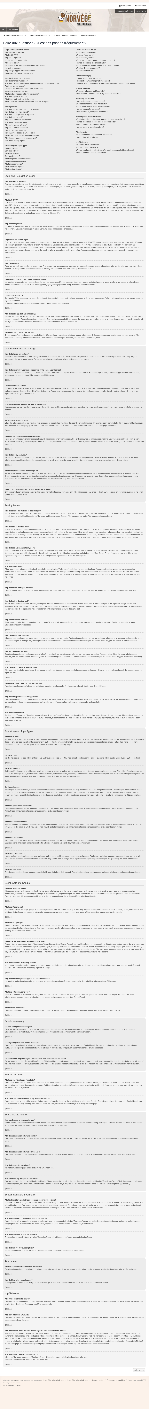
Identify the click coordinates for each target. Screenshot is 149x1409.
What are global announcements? (18, 159)
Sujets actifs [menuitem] (141, 11)
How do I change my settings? (16, 81)
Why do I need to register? (15, 52)
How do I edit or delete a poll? (16, 122)
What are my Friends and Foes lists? (90, 91)
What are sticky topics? (14, 164)
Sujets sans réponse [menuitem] (125, 11)
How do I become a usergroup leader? (91, 63)
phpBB (106, 426)
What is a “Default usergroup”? (88, 68)
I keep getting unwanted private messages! (93, 81)
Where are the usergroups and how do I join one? (95, 60)
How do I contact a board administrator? (91, 153)
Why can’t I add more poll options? (18, 120)
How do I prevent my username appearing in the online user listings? (32, 84)
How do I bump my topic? (15, 141)
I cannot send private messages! (88, 78)
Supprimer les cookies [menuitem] (116, 1380)
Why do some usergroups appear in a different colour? (97, 65)
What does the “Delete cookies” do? (19, 73)
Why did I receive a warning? (16, 130)
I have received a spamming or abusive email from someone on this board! (105, 84)
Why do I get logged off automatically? (20, 71)
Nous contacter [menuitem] (97, 1380)
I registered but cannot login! (16, 60)
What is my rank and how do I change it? (21, 99)
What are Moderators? (85, 55)
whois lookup (31, 1336)
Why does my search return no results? (91, 104)
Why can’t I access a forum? (16, 125)
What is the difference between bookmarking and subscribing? (100, 119)
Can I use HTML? (11, 151)
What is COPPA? (11, 55)
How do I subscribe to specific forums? (91, 124)
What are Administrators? (86, 52)
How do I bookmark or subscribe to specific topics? (96, 122)
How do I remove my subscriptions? (90, 127)
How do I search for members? (88, 109)
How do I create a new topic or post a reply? (22, 109)
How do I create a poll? (14, 117)
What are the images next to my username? (22, 94)
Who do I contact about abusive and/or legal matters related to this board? (105, 150)
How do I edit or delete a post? (17, 112)
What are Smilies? (12, 154)
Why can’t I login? (12, 63)
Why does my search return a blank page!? (93, 106)
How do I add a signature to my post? (19, 115)
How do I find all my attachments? (89, 137)
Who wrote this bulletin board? (88, 145)
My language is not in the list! (16, 91)
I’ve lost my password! (13, 68)
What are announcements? (15, 161)
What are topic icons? (13, 169)
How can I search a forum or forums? (90, 101)
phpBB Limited (70, 1301)
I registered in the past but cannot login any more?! (25, 65)
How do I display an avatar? (16, 97)
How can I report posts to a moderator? (20, 133)
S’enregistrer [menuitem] (126, 6)
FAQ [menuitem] (3, 29)
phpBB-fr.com (15, 1383)
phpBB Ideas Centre (111, 1317)
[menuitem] (8, 1385)
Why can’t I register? (13, 58)
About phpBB (34, 1304)
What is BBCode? (12, 148)
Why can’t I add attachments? (16, 128)
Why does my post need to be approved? (21, 138)
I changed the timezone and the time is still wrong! (24, 89)
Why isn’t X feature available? (87, 147)
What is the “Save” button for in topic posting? (22, 136)
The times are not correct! (15, 86)
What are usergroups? (85, 58)
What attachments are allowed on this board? (94, 135)
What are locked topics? (14, 167)
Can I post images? (12, 156)
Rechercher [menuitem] (13, 29)
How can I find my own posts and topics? (92, 112)
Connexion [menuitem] (141, 6)
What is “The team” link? (85, 71)
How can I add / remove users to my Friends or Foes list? (98, 94)
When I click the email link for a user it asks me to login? (26, 102)
